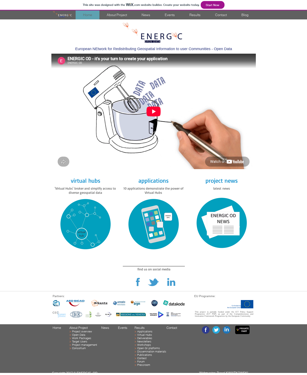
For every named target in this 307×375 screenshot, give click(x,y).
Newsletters (144, 341)
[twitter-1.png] (216, 330)
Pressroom (143, 364)
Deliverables (144, 338)
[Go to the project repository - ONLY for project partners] (242, 330)
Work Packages (81, 338)
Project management (84, 344)
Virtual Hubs (144, 334)
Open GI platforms (148, 348)
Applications (144, 331)
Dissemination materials (151, 351)
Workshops (144, 344)
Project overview (82, 331)
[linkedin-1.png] (226, 330)
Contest (142, 358)
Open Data (78, 334)
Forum (141, 361)
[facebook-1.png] (206, 330)
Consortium (79, 348)
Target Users (79, 341)
